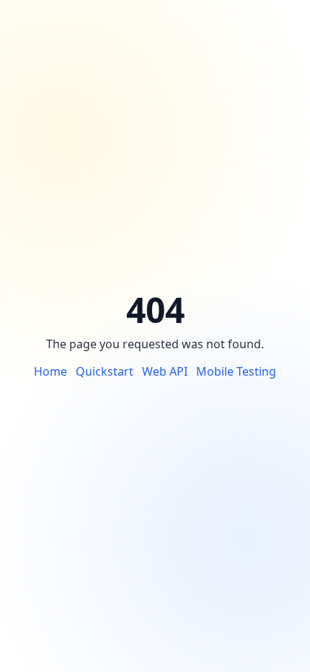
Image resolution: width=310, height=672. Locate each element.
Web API (164, 371)
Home (50, 371)
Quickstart (104, 371)
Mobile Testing (236, 371)
